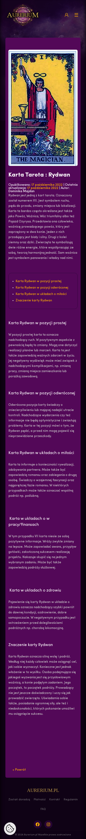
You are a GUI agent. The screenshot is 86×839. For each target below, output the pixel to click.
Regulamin (71, 799)
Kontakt (54, 799)
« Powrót (19, 769)
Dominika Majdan (21, 191)
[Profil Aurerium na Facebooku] (38, 824)
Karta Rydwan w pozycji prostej (38, 281)
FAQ (43, 809)
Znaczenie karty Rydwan (34, 300)
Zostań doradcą (19, 799)
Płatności (40, 799)
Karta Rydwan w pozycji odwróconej (42, 287)
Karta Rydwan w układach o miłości (41, 294)
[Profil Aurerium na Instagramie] (48, 824)
